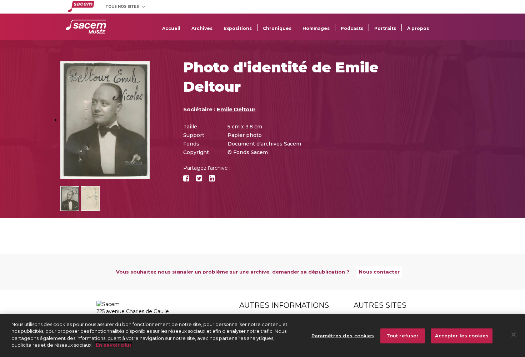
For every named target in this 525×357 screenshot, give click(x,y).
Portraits (385, 28)
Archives (201, 28)
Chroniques (277, 28)
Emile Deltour (236, 109)
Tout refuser (402, 335)
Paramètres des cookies (342, 335)
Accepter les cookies (462, 335)
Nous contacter (379, 272)
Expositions (238, 28)
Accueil (171, 28)
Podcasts (352, 28)
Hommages (316, 28)
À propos (418, 28)
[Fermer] (513, 334)
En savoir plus (113, 345)
